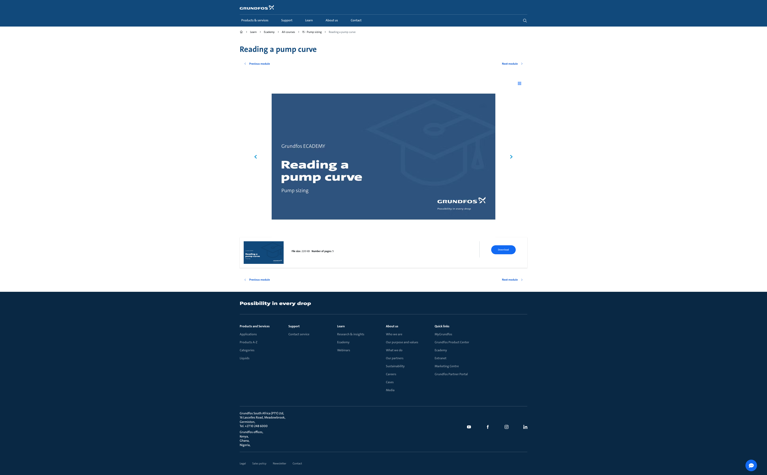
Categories (247, 350)
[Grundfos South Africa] (241, 32)
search (525, 20)
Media (390, 390)
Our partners (394, 358)
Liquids (244, 358)
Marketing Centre (447, 366)
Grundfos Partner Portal (451, 374)
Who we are (394, 334)
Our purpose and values (402, 342)
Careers (391, 374)
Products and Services (255, 326)
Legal (243, 463)
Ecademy (343, 342)
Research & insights (350, 334)
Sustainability (395, 366)
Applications (248, 334)
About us (392, 326)
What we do (394, 350)
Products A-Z (248, 342)
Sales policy (259, 463)
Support (294, 326)
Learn (341, 326)
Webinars (343, 350)
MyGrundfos (443, 334)
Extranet (440, 358)
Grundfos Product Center (452, 342)
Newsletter (279, 463)
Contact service (298, 334)
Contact (297, 463)
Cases (390, 382)
